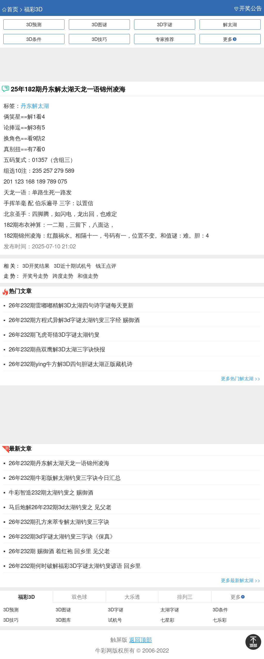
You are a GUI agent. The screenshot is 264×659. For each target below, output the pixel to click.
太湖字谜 (169, 609)
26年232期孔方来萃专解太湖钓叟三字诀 (59, 521)
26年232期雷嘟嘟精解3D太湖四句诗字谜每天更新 (71, 305)
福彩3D (33, 9)
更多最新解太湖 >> (240, 580)
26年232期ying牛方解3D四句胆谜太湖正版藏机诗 (71, 363)
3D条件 (34, 39)
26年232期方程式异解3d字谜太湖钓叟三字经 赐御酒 (74, 319)
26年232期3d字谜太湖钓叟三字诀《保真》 (62, 536)
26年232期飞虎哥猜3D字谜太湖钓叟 (54, 334)
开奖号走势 (35, 275)
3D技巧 (99, 39)
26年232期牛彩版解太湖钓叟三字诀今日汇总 (65, 477)
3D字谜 (164, 24)
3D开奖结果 (36, 265)
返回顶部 (140, 639)
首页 (12, 9)
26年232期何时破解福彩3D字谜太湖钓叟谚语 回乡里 (75, 565)
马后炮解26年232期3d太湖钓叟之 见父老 (60, 506)
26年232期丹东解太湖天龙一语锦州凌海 (59, 462)
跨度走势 (63, 275)
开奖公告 (250, 8)
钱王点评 (106, 265)
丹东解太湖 (35, 105)
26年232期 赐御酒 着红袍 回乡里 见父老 (59, 551)
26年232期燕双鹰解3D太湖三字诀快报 (57, 349)
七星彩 (167, 620)
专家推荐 (164, 39)
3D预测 (34, 24)
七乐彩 (220, 620)
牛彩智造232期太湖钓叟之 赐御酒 (51, 492)
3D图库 (63, 620)
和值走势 (88, 275)
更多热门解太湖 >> (240, 378)
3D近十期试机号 (72, 265)
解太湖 (230, 24)
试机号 (115, 620)
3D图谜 (99, 24)
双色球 (79, 596)
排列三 (185, 596)
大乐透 (132, 596)
